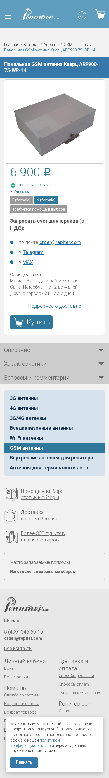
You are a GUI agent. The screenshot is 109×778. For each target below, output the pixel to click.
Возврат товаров (20, 712)
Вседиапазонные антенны (41, 428)
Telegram (33, 252)
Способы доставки (76, 675)
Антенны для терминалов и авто (49, 468)
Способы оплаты (75, 684)
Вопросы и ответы (21, 703)
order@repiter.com (60, 242)
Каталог (31, 44)
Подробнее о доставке (54, 306)
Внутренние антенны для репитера (51, 458)
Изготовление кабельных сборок (42, 571)
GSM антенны (76, 44)
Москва (12, 621)
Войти (10, 668)
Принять (24, 762)
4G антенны (24, 408)
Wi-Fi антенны (26, 438)
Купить (38, 322)
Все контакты (18, 648)
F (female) (21, 200)
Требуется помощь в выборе (38, 209)
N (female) (46, 200)
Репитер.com (76, 703)
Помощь (15, 688)
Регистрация (16, 677)
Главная (11, 44)
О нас (64, 711)
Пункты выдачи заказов (81, 693)
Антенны (51, 44)
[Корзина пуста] (100, 14)
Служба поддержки (21, 695)
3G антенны (24, 398)
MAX (28, 262)
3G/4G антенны (28, 418)
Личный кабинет (26, 661)
